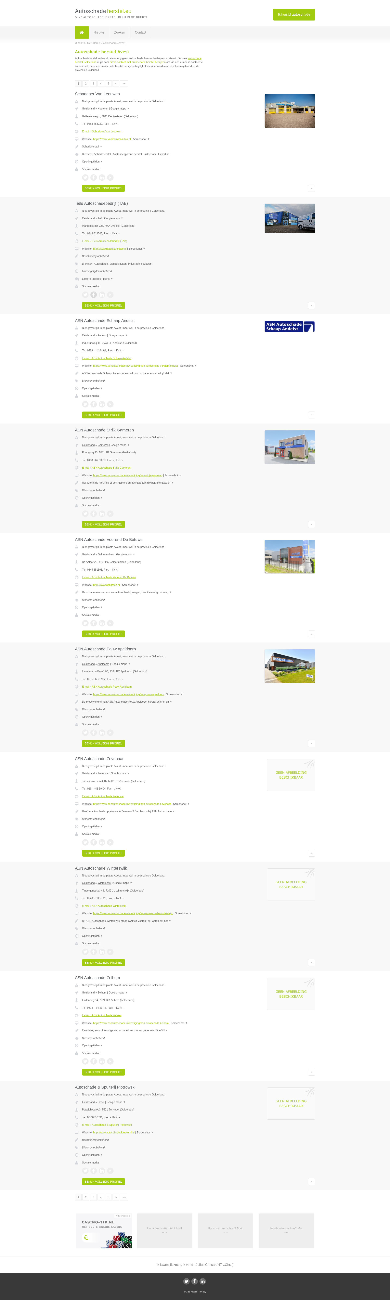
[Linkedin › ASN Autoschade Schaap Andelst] (102, 404)
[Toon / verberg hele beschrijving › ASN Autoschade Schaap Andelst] (144, 373)
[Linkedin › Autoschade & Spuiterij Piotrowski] (102, 1171)
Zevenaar (103, 773)
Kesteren (103, 108)
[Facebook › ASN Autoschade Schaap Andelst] (93, 404)
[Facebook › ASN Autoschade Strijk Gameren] (93, 513)
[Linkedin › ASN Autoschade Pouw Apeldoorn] (102, 732)
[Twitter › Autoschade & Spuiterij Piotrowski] (85, 1171)
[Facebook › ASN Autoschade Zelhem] (93, 1061)
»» (124, 83)
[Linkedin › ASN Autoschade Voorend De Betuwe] (102, 623)
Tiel (100, 218)
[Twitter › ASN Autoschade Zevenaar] (85, 842)
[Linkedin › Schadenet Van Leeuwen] (102, 177)
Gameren (103, 444)
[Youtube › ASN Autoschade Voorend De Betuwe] (110, 623)
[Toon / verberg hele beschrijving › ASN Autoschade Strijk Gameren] (144, 483)
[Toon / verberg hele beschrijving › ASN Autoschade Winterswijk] (144, 921)
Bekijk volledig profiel (103, 188)
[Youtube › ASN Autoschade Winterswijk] (110, 952)
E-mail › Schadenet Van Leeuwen (101, 131)
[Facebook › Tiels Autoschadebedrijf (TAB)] (93, 294)
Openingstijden (92, 161)
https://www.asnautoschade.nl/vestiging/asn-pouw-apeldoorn (128, 694)
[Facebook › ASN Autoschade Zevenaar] (93, 842)
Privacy (202, 1291)
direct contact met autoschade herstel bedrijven (138, 62)
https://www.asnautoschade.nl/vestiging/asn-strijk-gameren (127, 475)
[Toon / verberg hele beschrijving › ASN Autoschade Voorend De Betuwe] (144, 592)
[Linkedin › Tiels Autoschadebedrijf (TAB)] (102, 294)
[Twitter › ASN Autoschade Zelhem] (85, 1061)
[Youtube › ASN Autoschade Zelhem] (110, 1061)
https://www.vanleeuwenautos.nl (112, 139)
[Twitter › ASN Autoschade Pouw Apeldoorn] (85, 732)
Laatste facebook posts (97, 278)
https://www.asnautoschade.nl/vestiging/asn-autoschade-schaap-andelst (135, 365)
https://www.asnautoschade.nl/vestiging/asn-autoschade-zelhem (131, 1023)
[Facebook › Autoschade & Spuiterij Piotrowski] (93, 1171)
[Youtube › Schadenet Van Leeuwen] (110, 177)
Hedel (101, 1102)
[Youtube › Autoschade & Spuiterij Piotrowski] (110, 1171)
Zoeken (119, 32)
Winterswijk (104, 882)
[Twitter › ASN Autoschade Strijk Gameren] (85, 513)
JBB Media (191, 1291)
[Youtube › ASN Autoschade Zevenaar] (110, 842)
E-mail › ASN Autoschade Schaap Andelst (106, 358)
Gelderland (88, 108)
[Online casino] (106, 1232)
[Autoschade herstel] (82, 32)
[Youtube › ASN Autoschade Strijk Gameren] (110, 513)
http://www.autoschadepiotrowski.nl (113, 1132)
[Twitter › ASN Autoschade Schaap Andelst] (85, 404)
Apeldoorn (103, 663)
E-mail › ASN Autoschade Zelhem (101, 1015)
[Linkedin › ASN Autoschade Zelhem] (102, 1061)
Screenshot (141, 139)
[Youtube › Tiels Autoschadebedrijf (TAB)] (110, 294)
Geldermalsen (106, 554)
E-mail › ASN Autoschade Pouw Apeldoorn (107, 686)
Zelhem (102, 992)
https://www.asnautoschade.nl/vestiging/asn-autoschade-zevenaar (132, 803)
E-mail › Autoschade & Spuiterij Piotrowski (107, 1124)
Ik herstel (294, 14)
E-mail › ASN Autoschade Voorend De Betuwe (109, 577)
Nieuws (98, 32)
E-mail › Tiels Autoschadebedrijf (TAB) (104, 241)
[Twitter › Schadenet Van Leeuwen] (85, 177)
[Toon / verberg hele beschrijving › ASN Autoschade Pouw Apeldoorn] (144, 702)
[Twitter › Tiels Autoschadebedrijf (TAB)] (85, 294)
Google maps (120, 108)
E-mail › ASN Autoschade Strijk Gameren (106, 467)
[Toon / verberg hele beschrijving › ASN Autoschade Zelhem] (144, 1030)
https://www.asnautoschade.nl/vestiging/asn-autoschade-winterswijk (133, 913)
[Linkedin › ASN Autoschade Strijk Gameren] (102, 513)
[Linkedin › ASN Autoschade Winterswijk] (102, 952)
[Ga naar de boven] (311, 188)
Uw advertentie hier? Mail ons (164, 1230)
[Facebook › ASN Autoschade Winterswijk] (93, 952)
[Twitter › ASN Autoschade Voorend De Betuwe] (85, 623)
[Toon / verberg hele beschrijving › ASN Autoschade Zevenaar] (144, 811)
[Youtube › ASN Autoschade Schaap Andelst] (110, 404)
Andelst (102, 335)
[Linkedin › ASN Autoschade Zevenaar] (102, 842)
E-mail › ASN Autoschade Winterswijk (104, 905)
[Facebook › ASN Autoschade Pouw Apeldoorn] (93, 732)
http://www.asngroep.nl (106, 584)
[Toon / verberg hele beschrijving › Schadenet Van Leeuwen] (144, 147)
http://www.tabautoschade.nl (109, 248)
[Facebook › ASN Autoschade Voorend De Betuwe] (93, 623)
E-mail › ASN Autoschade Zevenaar (103, 796)
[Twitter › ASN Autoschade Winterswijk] (85, 952)
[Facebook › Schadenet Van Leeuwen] (93, 177)
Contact (140, 32)
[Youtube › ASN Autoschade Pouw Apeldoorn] (110, 732)
